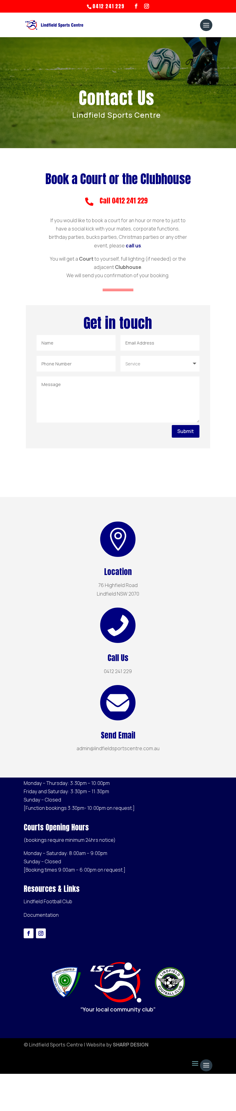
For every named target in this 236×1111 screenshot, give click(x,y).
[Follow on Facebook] (28, 933)
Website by (117, 1044)
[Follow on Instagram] (41, 933)
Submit (185, 431)
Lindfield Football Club (48, 901)
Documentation (41, 915)
